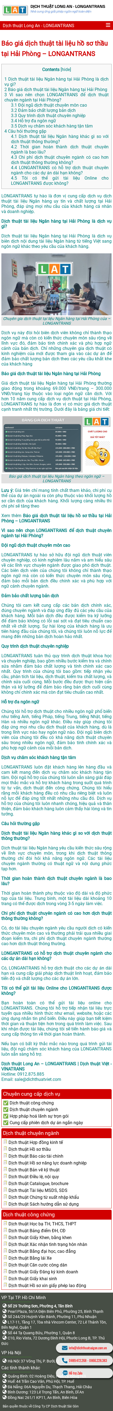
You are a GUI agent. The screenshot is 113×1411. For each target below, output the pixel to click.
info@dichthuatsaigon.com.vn (88, 1347)
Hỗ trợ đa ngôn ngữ (33, 120)
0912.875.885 (30, 1074)
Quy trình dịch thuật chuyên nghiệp (48, 115)
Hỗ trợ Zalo (75, 1373)
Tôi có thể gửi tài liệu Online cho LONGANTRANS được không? (60, 180)
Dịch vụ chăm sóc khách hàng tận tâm (52, 126)
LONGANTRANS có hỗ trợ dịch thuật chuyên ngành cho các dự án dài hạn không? (60, 170)
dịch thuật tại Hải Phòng (87, 398)
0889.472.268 (77, 1360)
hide (66, 69)
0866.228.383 (98, 1360)
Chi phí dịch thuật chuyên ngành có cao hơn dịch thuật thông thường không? (60, 160)
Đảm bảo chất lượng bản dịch (43, 110)
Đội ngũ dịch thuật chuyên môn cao (49, 105)
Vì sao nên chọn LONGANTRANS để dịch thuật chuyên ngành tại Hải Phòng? (56, 97)
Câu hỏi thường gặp (25, 131)
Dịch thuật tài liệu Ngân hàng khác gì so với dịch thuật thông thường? (60, 139)
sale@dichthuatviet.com (38, 1079)
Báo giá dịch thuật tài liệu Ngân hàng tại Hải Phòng (55, 89)
